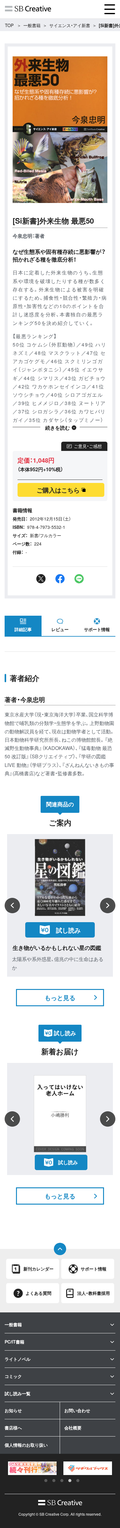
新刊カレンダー (38, 1269)
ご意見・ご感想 (88, 446)
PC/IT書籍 (14, 1342)
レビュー (60, 629)
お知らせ (13, 1410)
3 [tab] (61, 1480)
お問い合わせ (77, 1410)
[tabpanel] (32, 1468)
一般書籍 (32, 25)
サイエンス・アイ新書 (69, 25)
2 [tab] (53, 1480)
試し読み (68, 930)
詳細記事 (23, 629)
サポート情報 (97, 629)
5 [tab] (77, 1480)
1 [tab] (45, 1480)
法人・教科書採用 (93, 1293)
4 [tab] (69, 1480)
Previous (12, 905)
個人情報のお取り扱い (26, 1445)
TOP (9, 25)
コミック (13, 1376)
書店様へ (13, 1427)
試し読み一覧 (17, 1393)
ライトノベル (17, 1359)
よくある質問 (38, 1293)
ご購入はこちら (58, 489)
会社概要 (73, 1427)
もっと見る (60, 997)
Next (107, 905)
